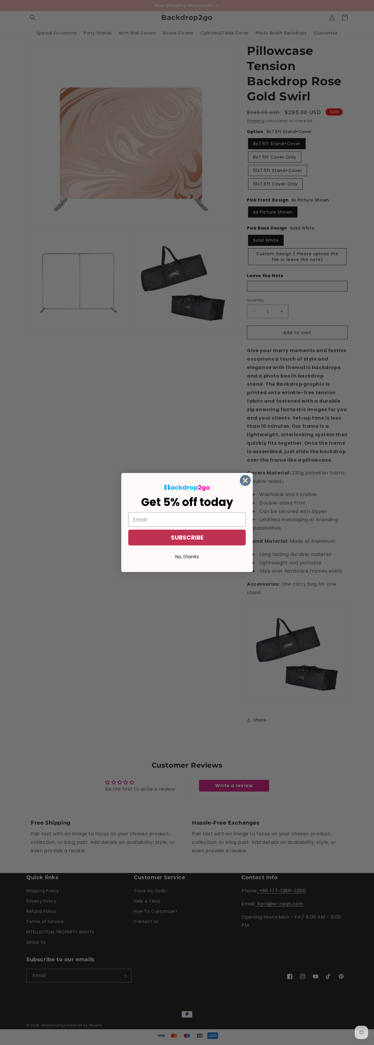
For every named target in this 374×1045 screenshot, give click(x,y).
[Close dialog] (245, 480)
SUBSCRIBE (187, 537)
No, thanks (187, 556)
